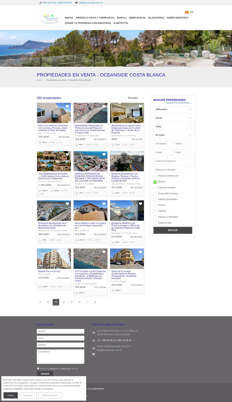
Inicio (39, 80)
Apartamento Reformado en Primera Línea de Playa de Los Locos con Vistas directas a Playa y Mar (90, 129)
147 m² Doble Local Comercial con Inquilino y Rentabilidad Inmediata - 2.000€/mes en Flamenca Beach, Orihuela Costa (90, 276)
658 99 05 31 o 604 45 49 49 (57, 3)
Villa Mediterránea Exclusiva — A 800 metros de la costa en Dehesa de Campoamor (53, 176)
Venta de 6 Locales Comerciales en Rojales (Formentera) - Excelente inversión (124, 275)
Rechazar (28, 395)
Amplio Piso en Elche (49, 271)
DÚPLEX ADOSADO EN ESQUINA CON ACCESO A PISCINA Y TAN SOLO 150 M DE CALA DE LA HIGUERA (90, 177)
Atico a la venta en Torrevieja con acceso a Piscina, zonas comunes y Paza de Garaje (53, 127)
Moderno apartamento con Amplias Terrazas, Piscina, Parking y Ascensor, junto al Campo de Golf (125, 177)
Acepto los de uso (58, 369)
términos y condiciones (60, 369)
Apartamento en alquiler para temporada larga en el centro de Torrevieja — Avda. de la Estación (126, 129)
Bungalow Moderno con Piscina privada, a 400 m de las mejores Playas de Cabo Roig (125, 226)
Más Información (50, 395)
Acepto (11, 395)
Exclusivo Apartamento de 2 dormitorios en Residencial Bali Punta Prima (52, 225)
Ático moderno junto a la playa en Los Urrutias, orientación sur (90, 225)
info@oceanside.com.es (91, 3)
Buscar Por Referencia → (179, 103)
